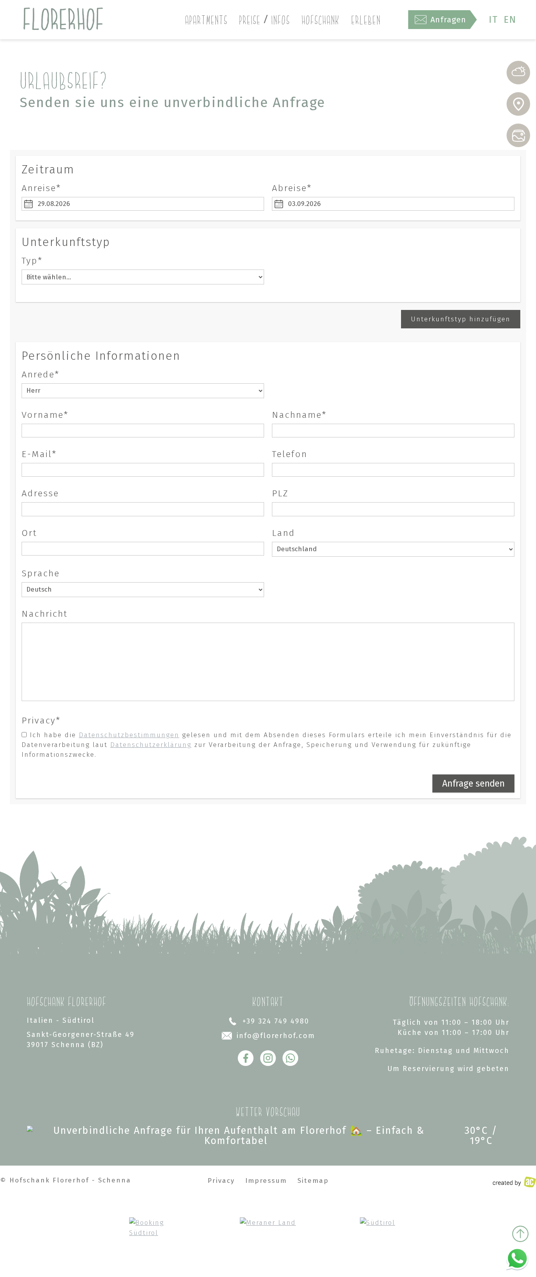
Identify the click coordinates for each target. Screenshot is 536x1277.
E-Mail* (39, 454)
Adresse (40, 493)
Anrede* (41, 374)
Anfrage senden (473, 783)
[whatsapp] (290, 1058)
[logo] (63, 19)
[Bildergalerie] (518, 135)
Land (283, 533)
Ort (29, 533)
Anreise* (41, 188)
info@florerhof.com (276, 1035)
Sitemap (313, 1181)
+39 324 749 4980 (275, 1021)
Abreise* (292, 188)
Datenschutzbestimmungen (129, 735)
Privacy (221, 1181)
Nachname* (299, 415)
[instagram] (268, 1058)
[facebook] (245, 1058)
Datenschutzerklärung (150, 744)
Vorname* (45, 415)
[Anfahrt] (518, 104)
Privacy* (41, 720)
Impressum (266, 1181)
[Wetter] (518, 72)
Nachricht (44, 614)
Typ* (32, 261)
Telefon (289, 454)
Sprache (41, 573)
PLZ (280, 493)
